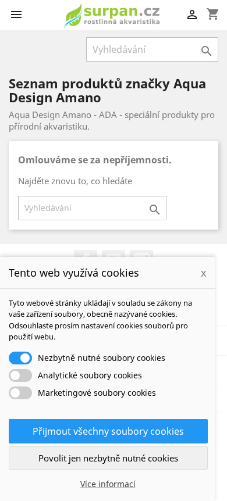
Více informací (108, 483)
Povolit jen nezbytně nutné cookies (108, 458)
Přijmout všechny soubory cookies (108, 431)
